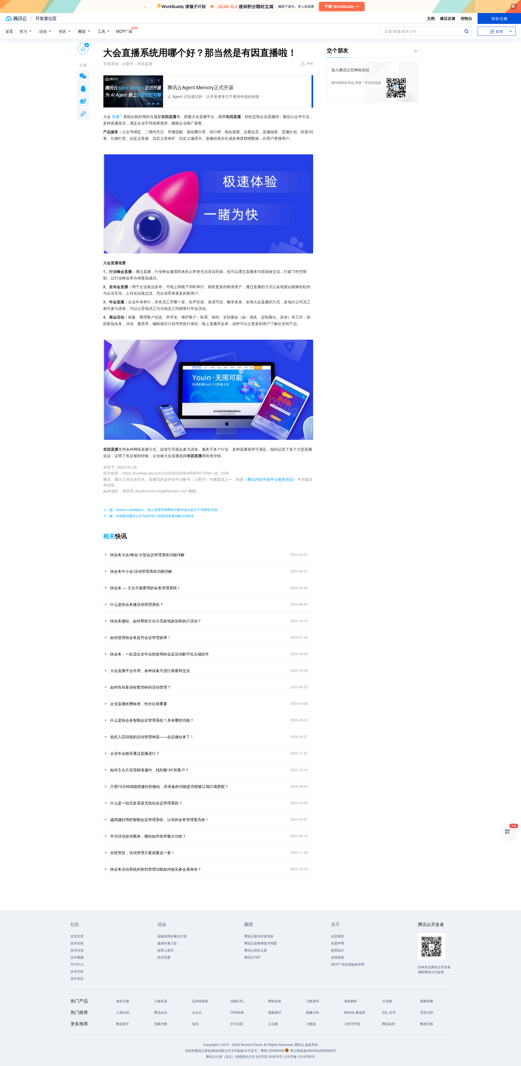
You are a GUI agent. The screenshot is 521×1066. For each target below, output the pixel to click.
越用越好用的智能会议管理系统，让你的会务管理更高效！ (159, 819)
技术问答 (77, 943)
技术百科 (77, 971)
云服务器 (160, 1000)
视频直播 (426, 1000)
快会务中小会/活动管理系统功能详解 (141, 571)
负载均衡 (160, 1023)
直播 (115, 116)
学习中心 (77, 964)
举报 (310, 63)
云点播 (273, 1023)
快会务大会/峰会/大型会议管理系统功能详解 (147, 554)
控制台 (466, 18)
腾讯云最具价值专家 (259, 936)
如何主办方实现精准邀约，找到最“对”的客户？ (149, 769)
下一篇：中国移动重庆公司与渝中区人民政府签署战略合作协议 (148, 515)
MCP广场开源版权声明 (347, 964)
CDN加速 (237, 1012)
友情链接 (337, 957)
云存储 (387, 1000)
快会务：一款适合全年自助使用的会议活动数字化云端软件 (159, 654)
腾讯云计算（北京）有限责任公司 (230, 1056)
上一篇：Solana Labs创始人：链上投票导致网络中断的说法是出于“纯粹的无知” (160, 509)
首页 (9, 31)
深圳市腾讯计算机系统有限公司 (208, 1050)
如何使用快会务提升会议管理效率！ (140, 637)
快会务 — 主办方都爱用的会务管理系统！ (145, 587)
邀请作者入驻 (167, 943)
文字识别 (236, 1023)
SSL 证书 (389, 1012)
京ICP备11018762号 (300, 1056)
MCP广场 (124, 31)
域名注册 (122, 1000)
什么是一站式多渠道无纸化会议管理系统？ (146, 803)
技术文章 (77, 936)
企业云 (197, 1012)
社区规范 (337, 936)
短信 (195, 1023)
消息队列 (236, 1000)
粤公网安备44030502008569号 (313, 1050)
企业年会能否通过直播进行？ (135, 753)
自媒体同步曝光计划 (172, 936)
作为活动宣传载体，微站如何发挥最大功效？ (148, 836)
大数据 (311, 1023)
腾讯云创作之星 (255, 950)
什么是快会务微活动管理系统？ (136, 604)
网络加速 (274, 1000)
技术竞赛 (163, 957)
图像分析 (312, 1012)
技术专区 (77, 978)
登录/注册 (499, 18)
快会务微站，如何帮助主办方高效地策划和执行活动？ (155, 620)
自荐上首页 (165, 950)
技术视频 (77, 957)
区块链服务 (200, 1000)
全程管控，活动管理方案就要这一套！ (142, 852)
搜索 (466, 31)
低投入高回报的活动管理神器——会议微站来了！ (152, 736)
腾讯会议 (160, 1012)
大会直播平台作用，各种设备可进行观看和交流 (150, 670)
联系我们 (337, 950)
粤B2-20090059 (272, 1050)
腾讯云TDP (252, 957)
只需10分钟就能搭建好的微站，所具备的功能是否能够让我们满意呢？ (169, 786)
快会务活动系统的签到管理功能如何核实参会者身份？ (155, 869)
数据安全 (122, 1023)
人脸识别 (122, 1012)
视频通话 (274, 1012)
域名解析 (350, 1000)
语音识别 (426, 1012)
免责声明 (337, 943)
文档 (431, 18)
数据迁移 (426, 1023)
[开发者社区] (46, 18)
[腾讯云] (16, 18)
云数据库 (312, 1000)
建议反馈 (447, 18)
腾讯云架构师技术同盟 (260, 943)
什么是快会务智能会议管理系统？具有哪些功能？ (152, 720)
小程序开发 (352, 1023)
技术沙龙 (77, 950)
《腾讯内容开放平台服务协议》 (270, 479)
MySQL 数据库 (355, 1012)
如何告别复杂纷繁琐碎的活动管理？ (140, 687)
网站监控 (388, 1023)
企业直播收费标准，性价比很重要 (138, 703)
